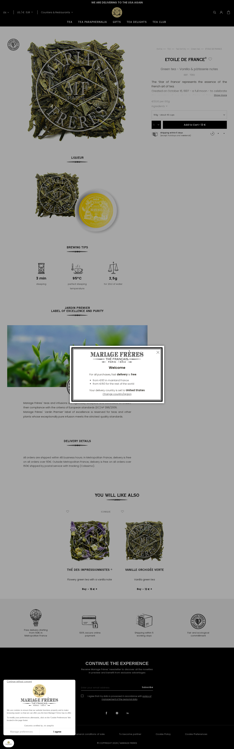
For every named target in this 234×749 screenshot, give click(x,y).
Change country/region (117, 394)
